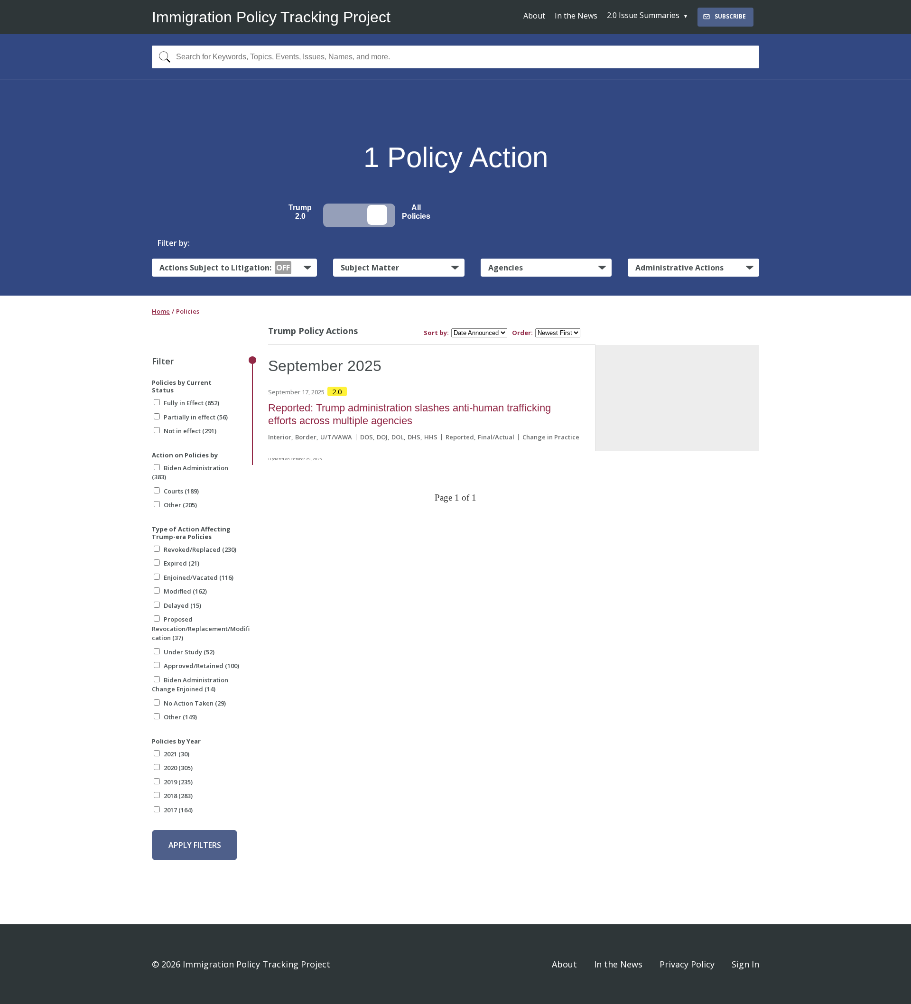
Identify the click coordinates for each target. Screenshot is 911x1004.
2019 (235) (178, 782)
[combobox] (455, 57)
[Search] (162, 57)
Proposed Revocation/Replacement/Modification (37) (201, 628)
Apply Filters (194, 845)
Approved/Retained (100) (201, 665)
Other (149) (180, 717)
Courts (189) (181, 491)
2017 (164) (178, 810)
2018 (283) (178, 795)
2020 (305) (178, 767)
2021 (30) (176, 754)
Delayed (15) (182, 605)
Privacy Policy (687, 964)
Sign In (745, 964)
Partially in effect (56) (196, 417)
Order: (522, 333)
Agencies (505, 267)
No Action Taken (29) (195, 703)
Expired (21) (181, 563)
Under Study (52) (189, 652)
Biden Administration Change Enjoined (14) (190, 685)
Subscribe (730, 16)
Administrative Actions (679, 267)
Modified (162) (185, 591)
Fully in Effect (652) (191, 403)
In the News (576, 15)
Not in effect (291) (190, 431)
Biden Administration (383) (190, 473)
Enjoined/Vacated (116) (198, 577)
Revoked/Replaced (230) (200, 549)
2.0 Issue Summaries (643, 15)
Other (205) (180, 505)
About (534, 15)
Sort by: (436, 333)
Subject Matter (370, 267)
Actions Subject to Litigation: (224, 267)
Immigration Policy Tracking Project (271, 17)
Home (161, 311)
